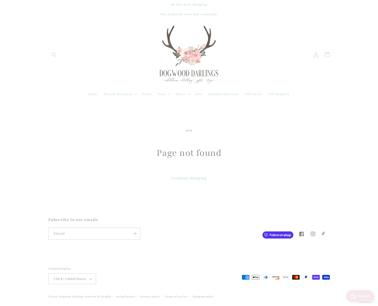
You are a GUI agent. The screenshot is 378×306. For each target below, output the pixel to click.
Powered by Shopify (97, 296)
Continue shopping (189, 178)
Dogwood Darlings (71, 296)
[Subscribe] (134, 234)
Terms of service (176, 296)
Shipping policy (203, 296)
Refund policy (125, 296)
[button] (53, 54)
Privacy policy (150, 296)
